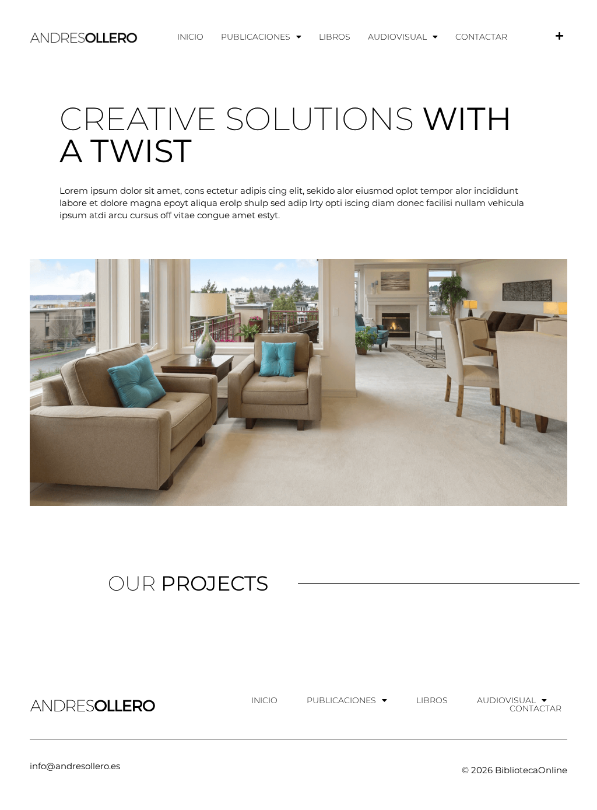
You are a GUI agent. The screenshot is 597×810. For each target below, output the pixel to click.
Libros (334, 37)
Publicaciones (255, 37)
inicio (190, 37)
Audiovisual (397, 37)
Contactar (481, 37)
